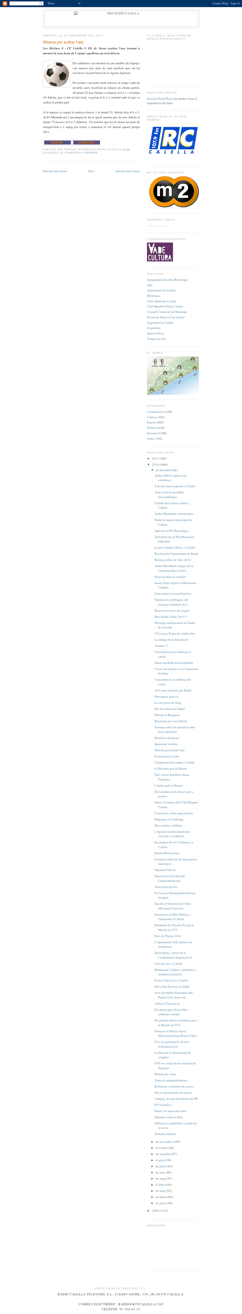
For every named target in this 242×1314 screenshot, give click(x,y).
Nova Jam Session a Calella (172, 986)
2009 (155, 1210)
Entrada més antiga (128, 171)
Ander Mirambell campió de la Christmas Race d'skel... (174, 568)
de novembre (164, 1141)
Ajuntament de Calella (161, 290)
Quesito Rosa (155, 333)
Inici (91, 171)
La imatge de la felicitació (171, 639)
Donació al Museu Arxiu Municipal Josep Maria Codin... (177, 1033)
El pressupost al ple (167, 756)
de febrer (162, 1197)
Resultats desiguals (167, 738)
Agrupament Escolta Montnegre (167, 279)
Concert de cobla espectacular (174, 813)
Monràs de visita (165, 1074)
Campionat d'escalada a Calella (174, 762)
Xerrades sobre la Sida (169, 1117)
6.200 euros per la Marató (171, 768)
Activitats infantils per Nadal (173, 690)
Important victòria (166, 744)
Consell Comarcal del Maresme (167, 312)
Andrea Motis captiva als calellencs (170, 477)
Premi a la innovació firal (170, 1111)
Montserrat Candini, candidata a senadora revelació (175, 972)
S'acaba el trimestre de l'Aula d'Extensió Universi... (173, 905)
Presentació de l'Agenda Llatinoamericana (170, 878)
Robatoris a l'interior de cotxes (174, 1086)
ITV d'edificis (163, 1105)
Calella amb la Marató (169, 785)
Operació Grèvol (165, 870)
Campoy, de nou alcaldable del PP (176, 1098)
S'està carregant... (158, 225)
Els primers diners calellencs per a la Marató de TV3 (176, 1022)
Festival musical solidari (170, 577)
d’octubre (162, 1148)
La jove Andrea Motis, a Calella (175, 547)
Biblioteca (153, 296)
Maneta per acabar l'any (63, 42)
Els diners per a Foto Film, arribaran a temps (171, 1011)
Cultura (152, 417)
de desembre (164, 470)
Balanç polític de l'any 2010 (173, 560)
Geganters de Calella (160, 322)
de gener (161, 1203)
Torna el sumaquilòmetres (171, 1080)
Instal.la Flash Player (160, 98)
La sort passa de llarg (168, 702)
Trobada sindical (165, 1134)
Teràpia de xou (156, 339)
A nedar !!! (161, 646)
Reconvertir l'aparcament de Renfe (177, 553)
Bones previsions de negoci (172, 610)
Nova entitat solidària (168, 825)
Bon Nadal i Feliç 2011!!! (171, 616)
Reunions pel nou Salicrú (171, 721)
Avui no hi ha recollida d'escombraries (169, 494)
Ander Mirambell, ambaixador (174, 514)
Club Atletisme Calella (161, 301)
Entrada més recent (55, 171)
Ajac (150, 285)
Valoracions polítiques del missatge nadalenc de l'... (172, 601)
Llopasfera (153, 328)
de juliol (161, 1166)
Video (151, 438)
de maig (161, 1178)
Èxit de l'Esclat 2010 (168, 936)
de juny (161, 1172)
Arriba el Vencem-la (167, 1003)
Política (152, 428)
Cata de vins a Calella (168, 963)
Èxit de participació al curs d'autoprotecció (172, 1044)
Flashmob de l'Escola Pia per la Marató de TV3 (174, 927)
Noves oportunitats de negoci (173, 1092)
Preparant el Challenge (169, 819)
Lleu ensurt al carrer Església (173, 593)
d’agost (161, 1160)
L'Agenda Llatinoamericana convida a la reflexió (172, 833)
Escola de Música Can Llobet (166, 317)
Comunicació (155, 412)
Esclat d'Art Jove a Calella (171, 980)
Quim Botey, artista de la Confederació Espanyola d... (174, 955)
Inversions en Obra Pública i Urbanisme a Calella (172, 916)
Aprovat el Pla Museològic (172, 531)
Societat (152, 433)
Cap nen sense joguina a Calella (175, 486)
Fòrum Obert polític (167, 853)
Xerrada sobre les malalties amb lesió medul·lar (175, 729)
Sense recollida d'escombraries (174, 663)
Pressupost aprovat (166, 696)
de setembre (164, 1154)
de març (161, 1191)
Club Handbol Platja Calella (165, 306)
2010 (155, 464)
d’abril (160, 1184)
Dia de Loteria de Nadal (170, 709)
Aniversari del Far (166, 887)
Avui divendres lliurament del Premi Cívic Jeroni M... (174, 994)
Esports (91, 152)
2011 (155, 458)
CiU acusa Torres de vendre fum (175, 633)
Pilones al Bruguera (167, 715)
